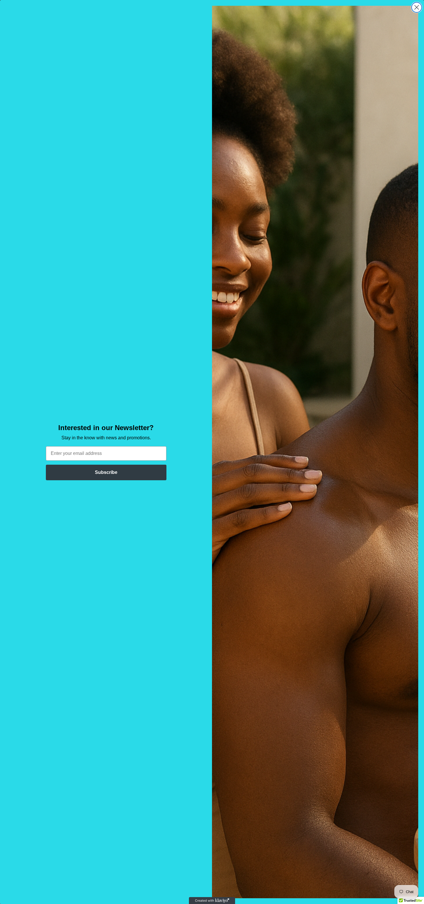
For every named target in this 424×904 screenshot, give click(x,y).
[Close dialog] (417, 7)
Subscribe (106, 472)
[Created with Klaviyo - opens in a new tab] (212, 900)
